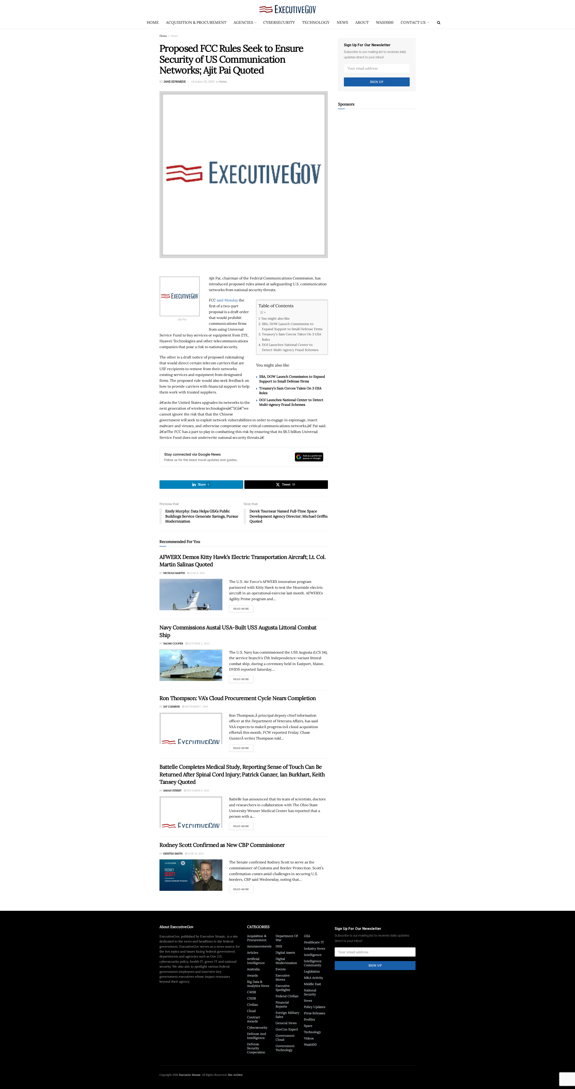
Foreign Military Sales (287, 1015)
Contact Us (413, 22)
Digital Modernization (286, 961)
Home (153, 22)
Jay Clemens (171, 706)
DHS (279, 946)
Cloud (251, 1011)
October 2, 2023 (198, 643)
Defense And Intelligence (256, 1036)
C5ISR (251, 998)
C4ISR (251, 992)
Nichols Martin (174, 573)
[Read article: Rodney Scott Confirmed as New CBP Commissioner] (190, 875)
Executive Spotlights (283, 988)
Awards (252, 975)
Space (308, 1026)
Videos (309, 1038)
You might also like (275, 318)
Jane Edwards (175, 81)
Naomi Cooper (173, 643)
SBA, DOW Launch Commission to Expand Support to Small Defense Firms (292, 326)
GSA (307, 936)
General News (286, 1023)
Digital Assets (285, 953)
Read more (243, 607)
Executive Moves (283, 977)
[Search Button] (438, 22)
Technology (316, 22)
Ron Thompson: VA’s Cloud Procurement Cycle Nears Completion (237, 698)
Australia (253, 969)
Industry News (314, 948)
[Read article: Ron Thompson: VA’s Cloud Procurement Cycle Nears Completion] (190, 728)
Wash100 (385, 22)
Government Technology (285, 1048)
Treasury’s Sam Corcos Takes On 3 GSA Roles (291, 336)
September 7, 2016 (196, 706)
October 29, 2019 (203, 81)
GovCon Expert (287, 1029)
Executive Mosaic (190, 1074)
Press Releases (314, 1013)
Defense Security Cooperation (256, 1048)
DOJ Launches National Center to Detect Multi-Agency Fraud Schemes (290, 347)
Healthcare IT (314, 942)
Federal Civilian (287, 996)
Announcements (259, 946)
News (342, 22)
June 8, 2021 (197, 573)
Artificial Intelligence (256, 961)
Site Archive (235, 1074)
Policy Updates (314, 1007)
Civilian (252, 1005)
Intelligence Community (313, 963)
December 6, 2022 (197, 790)
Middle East (312, 984)
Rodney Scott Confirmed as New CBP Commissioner (222, 844)
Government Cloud (285, 1038)
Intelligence (313, 955)
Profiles (309, 1019)
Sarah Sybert (172, 790)
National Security (310, 992)
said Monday (227, 300)
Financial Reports (282, 1004)
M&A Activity (313, 978)
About (362, 22)
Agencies (243, 22)
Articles (252, 953)
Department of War (287, 938)
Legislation (312, 971)
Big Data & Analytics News (258, 984)
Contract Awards (253, 1019)
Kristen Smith (173, 853)
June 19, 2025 (195, 853)
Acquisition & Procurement (196, 22)
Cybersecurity (279, 22)
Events (280, 969)
